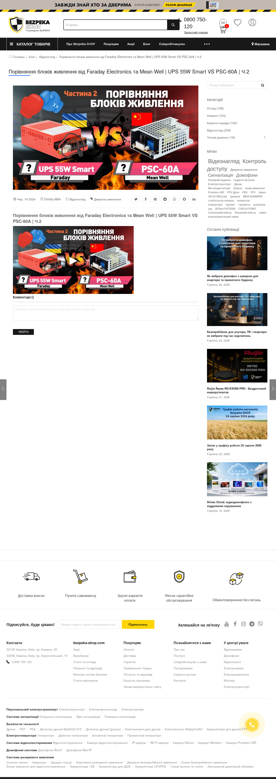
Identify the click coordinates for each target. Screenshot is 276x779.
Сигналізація (220, 175)
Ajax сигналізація (88, 716)
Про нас (179, 649)
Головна (19, 57)
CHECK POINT (247, 208)
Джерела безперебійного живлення (152, 762)
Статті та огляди (84, 662)
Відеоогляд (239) (219, 130)
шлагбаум (259, 204)
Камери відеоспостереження (107, 742)
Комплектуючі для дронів (142, 729)
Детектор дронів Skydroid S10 (61, 729)
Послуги (179, 655)
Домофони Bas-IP (79, 750)
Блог (32, 57)
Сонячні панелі (17, 762)
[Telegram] (252, 623)
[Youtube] (226, 623)
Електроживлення (236, 674)
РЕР (22, 729)
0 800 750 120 (22, 662)
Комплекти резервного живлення (99, 762)
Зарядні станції (61, 762)
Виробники (81, 655)
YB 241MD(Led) (217, 196)
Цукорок (235, 196)
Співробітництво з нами (190, 662)
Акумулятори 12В (82, 766)
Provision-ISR (216, 192)
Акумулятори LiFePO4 (150, 766)
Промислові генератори (144, 735)
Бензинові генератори (107, 735)
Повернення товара (138, 668)
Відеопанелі (232, 662)
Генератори (46, 735)
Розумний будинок (219, 180)
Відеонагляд (224, 161)
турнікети (244, 204)
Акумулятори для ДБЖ (115, 766)
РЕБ (245, 192)
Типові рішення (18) (221, 137)
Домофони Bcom (50, 750)
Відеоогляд (47, 57)
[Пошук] (262, 85)
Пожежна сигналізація (120, 716)
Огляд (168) (215, 108)
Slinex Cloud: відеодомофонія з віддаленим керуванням (229, 504)
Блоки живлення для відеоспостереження (36, 766)
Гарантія (130, 662)
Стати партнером (85, 680)
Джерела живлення (107, 199)
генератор (243, 200)
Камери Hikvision (210, 742)
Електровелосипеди (103, 709)
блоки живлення (255, 188)
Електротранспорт (219, 184)
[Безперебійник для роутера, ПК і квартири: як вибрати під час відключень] (237, 310)
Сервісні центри (185, 674)
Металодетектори (219, 188)
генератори (215, 204)
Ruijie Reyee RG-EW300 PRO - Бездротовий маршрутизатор (236, 390)
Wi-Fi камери (159, 742)
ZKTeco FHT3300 (225, 208)
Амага (262, 192)
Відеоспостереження (68, 742)
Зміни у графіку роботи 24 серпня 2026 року (234, 447)
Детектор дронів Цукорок (103, 729)
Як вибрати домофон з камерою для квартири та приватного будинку (232, 278)
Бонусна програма (137, 680)
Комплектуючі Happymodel (183, 729)
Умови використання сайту (142, 686)
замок (262, 212)
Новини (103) (216, 116)
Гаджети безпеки (244, 180)
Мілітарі (229, 680)
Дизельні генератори (73, 735)
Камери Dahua (183, 742)
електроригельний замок (223, 216)
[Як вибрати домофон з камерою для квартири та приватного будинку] (237, 253)
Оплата (129, 649)
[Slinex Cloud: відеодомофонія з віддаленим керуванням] (237, 479)
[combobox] (121, 25)
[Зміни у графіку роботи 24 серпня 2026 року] (237, 423)
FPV (253, 192)
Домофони (246, 175)
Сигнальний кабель (220, 212)
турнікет (230, 204)
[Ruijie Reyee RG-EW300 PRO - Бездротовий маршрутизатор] (237, 366)
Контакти (180, 680)
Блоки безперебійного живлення (204, 762)
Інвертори (39, 762)
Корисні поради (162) (222, 123)
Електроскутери (133, 709)
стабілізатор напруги (221, 200)
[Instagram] (243, 623)
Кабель (237, 188)
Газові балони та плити (187, 766)
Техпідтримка (183, 668)
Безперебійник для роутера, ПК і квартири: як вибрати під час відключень (237, 333)
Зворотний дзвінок (196, 32)
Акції (76, 649)
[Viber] (260, 623)
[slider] (138, 5)
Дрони (238, 184)
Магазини (262, 44)
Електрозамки (233, 668)
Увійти (23, 332)
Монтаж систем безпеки (90, 674)
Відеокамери (233, 649)
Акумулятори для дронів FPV (227, 729)
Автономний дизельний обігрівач (230, 766)
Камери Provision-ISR (241, 742)
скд (210, 208)
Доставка (130, 655)
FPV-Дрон (233, 192)
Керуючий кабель (245, 212)
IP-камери (139, 742)
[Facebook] (235, 623)
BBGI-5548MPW (252, 196)
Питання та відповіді (87, 668)
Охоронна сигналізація (56, 716)
